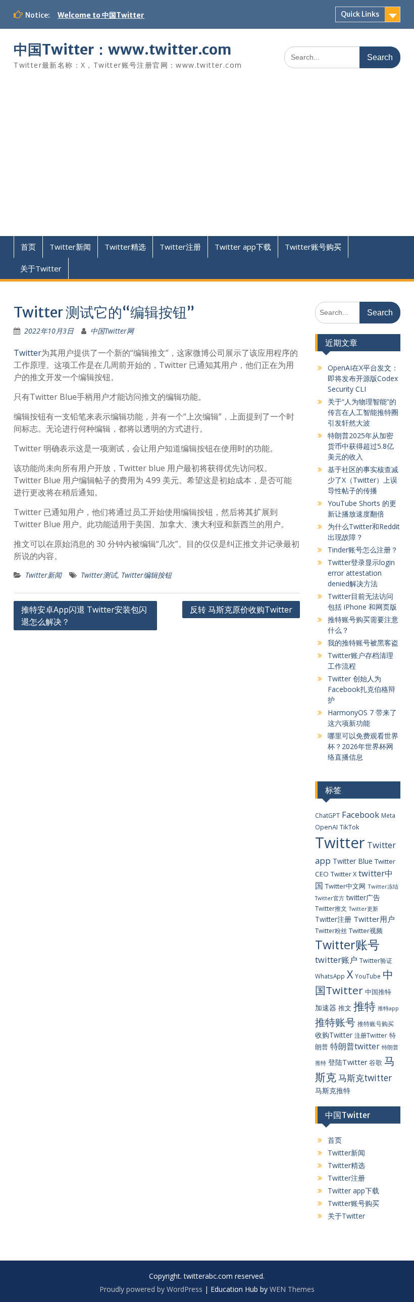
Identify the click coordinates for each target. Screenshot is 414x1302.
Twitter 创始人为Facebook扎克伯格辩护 (361, 689)
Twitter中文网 (345, 886)
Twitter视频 (366, 930)
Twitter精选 (125, 247)
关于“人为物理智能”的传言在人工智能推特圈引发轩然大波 (363, 412)
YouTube (368, 976)
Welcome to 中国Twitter (101, 15)
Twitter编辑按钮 (146, 575)
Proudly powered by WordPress (150, 1289)
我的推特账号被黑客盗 (363, 642)
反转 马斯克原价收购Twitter (241, 609)
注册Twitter (370, 1035)
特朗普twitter (355, 1046)
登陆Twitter (347, 1062)
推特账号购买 (375, 1023)
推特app (388, 1008)
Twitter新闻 (70, 247)
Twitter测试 (99, 575)
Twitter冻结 (383, 886)
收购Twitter (333, 1035)
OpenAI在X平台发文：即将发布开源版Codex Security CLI (363, 378)
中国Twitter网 (112, 331)
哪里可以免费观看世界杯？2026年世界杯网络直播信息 (363, 746)
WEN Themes (292, 1289)
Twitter (27, 352)
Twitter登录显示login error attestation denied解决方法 (361, 572)
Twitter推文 (331, 908)
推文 (344, 1007)
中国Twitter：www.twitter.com (122, 49)
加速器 (325, 1007)
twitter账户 (336, 959)
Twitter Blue (353, 861)
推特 (364, 1006)
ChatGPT (327, 815)
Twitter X (343, 873)
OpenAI (326, 826)
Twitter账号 (347, 945)
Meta (388, 815)
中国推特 (378, 991)
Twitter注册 (180, 247)
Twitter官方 (329, 898)
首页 (28, 247)
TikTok (349, 826)
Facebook (360, 814)
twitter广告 (363, 897)
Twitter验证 (375, 960)
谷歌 (375, 1062)
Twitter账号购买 (313, 247)
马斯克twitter (365, 1078)
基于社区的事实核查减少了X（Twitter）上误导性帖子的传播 (363, 479)
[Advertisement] (207, 160)
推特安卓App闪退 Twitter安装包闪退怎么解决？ (84, 615)
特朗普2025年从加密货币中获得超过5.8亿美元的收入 (361, 446)
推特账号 (335, 1022)
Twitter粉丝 (331, 930)
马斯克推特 (332, 1090)
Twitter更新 (363, 908)
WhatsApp (330, 976)
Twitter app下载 (243, 247)
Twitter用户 (374, 919)
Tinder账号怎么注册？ (363, 549)
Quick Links (360, 14)
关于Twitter (41, 268)
